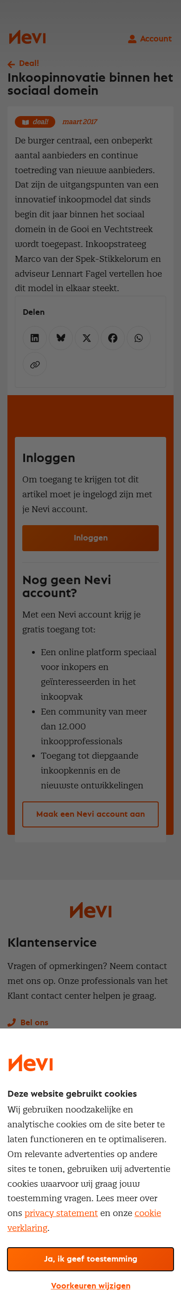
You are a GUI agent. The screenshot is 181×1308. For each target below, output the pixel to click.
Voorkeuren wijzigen (90, 1286)
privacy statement (61, 1213)
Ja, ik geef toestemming (90, 1259)
